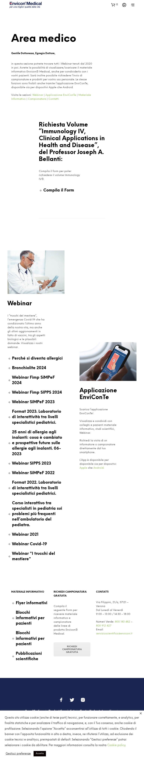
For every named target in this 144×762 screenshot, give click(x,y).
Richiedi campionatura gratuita (72, 649)
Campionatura (37, 99)
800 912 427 (103, 625)
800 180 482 (122, 621)
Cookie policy (116, 745)
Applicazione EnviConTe (60, 95)
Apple (83, 468)
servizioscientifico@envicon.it (114, 633)
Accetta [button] (40, 753)
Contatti (53, 99)
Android (98, 468)
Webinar (37, 95)
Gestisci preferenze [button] (18, 753)
